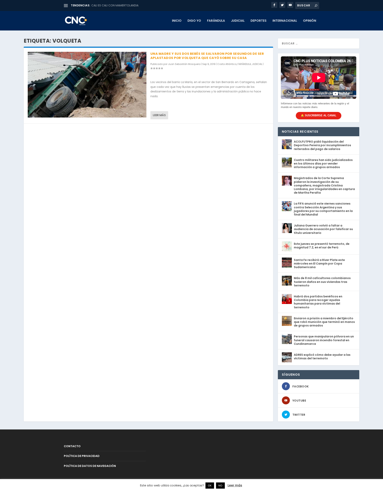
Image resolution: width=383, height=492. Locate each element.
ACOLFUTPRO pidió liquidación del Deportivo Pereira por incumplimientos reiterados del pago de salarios (322, 145)
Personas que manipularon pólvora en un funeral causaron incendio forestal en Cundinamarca (324, 340)
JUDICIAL (238, 21)
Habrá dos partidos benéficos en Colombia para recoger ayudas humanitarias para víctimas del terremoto (318, 301)
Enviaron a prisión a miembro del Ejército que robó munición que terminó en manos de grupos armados (324, 321)
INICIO (177, 21)
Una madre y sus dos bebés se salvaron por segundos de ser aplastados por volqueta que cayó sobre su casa (207, 55)
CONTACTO (72, 446)
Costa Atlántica (227, 64)
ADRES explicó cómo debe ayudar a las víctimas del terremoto (322, 356)
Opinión (309, 21)
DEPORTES (259, 21)
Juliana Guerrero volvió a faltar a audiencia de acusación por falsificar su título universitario (323, 229)
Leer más (159, 115)
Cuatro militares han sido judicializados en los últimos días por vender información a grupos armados (323, 163)
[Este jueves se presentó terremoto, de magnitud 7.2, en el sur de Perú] (287, 246)
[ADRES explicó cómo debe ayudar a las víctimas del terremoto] (287, 357)
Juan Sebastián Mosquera (184, 64)
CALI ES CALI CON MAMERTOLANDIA (114, 5)
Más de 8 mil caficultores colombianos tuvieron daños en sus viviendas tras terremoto (322, 281)
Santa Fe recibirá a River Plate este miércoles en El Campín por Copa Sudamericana (319, 263)
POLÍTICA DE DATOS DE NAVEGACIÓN (90, 466)
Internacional (284, 21)
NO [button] (220, 485)
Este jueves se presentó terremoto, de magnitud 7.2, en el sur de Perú (321, 245)
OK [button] (210, 485)
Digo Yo (194, 21)
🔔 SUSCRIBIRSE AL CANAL (318, 115)
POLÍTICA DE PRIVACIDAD (82, 456)
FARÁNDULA (216, 21)
